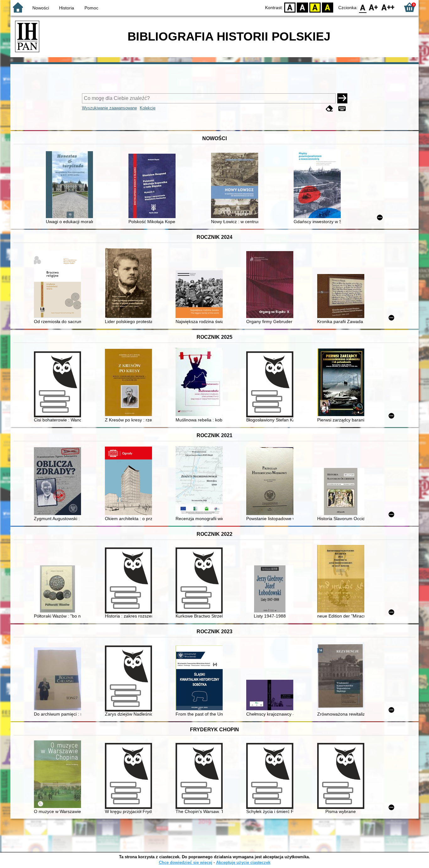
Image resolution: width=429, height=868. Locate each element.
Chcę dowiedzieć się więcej (185, 862)
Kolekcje (147, 108)
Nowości (40, 7)
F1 (374, 7)
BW (302, 7)
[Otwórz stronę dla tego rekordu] (71, 185)
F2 (388, 7)
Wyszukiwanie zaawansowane (109, 108)
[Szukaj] (342, 98)
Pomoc (91, 7)
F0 (363, 7)
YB (315, 7)
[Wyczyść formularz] (329, 109)
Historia (66, 7)
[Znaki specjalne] (342, 109)
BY (327, 7)
